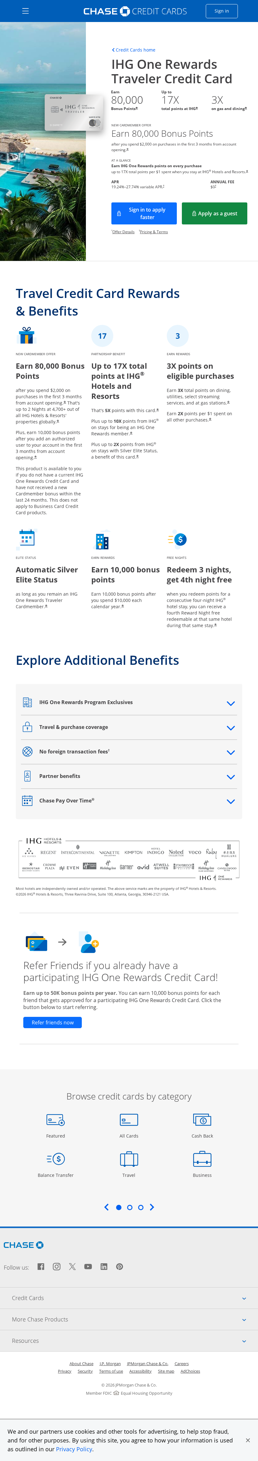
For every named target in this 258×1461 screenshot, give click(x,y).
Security (85, 1371)
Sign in (226, 11)
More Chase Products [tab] (135, 1319)
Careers (182, 1363)
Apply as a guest (222, 215)
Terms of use (111, 1371)
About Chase (81, 1363)
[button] (247, 1440)
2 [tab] (129, 1207)
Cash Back (202, 1136)
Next (152, 1207)
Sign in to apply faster (153, 213)
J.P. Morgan (110, 1363)
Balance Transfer (56, 1175)
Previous (106, 1207)
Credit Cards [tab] (135, 1298)
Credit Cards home (135, 50)
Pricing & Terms (154, 231)
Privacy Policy (74, 1449)
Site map (166, 1371)
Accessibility (140, 1371)
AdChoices (190, 1371)
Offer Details (123, 231)
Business (203, 1175)
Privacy (64, 1371)
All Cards (130, 1136)
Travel (131, 1175)
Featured (56, 1136)
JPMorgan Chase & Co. (147, 1363)
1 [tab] (118, 1207)
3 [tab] (140, 1207)
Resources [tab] (135, 1340)
